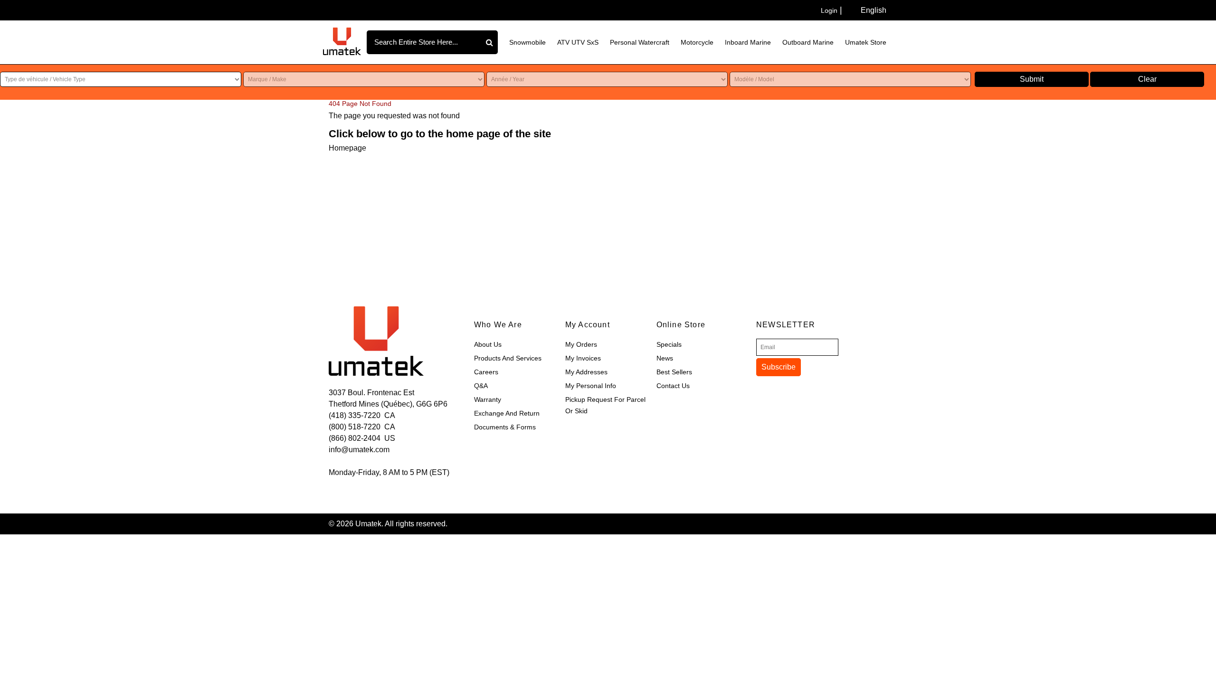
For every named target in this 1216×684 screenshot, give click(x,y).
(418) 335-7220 (354, 415)
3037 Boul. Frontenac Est (371, 393)
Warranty (487, 399)
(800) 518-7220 (354, 427)
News (664, 358)
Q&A (481, 386)
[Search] (491, 42)
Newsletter (785, 325)
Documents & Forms (505, 427)
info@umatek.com (359, 450)
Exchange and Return (507, 413)
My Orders (581, 344)
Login (829, 10)
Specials (669, 344)
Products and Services (508, 358)
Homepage (347, 148)
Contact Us (673, 386)
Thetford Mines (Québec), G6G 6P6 (388, 404)
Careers (486, 372)
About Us (488, 344)
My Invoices (583, 358)
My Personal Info (590, 386)
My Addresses (586, 372)
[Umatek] (342, 41)
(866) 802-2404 (354, 438)
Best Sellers (674, 372)
